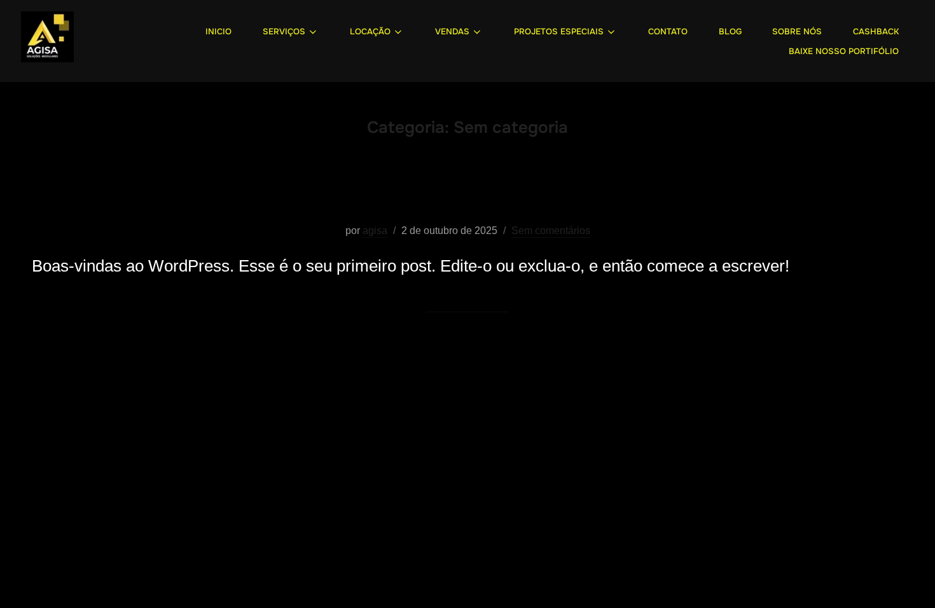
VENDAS (452, 31)
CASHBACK (876, 31)
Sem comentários (550, 230)
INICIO (218, 31)
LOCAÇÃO (370, 31)
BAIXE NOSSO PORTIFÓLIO (844, 51)
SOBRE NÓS (797, 31)
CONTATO (668, 31)
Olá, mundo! (467, 190)
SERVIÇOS (284, 31)
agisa (375, 230)
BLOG (730, 31)
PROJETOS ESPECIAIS (559, 31)
